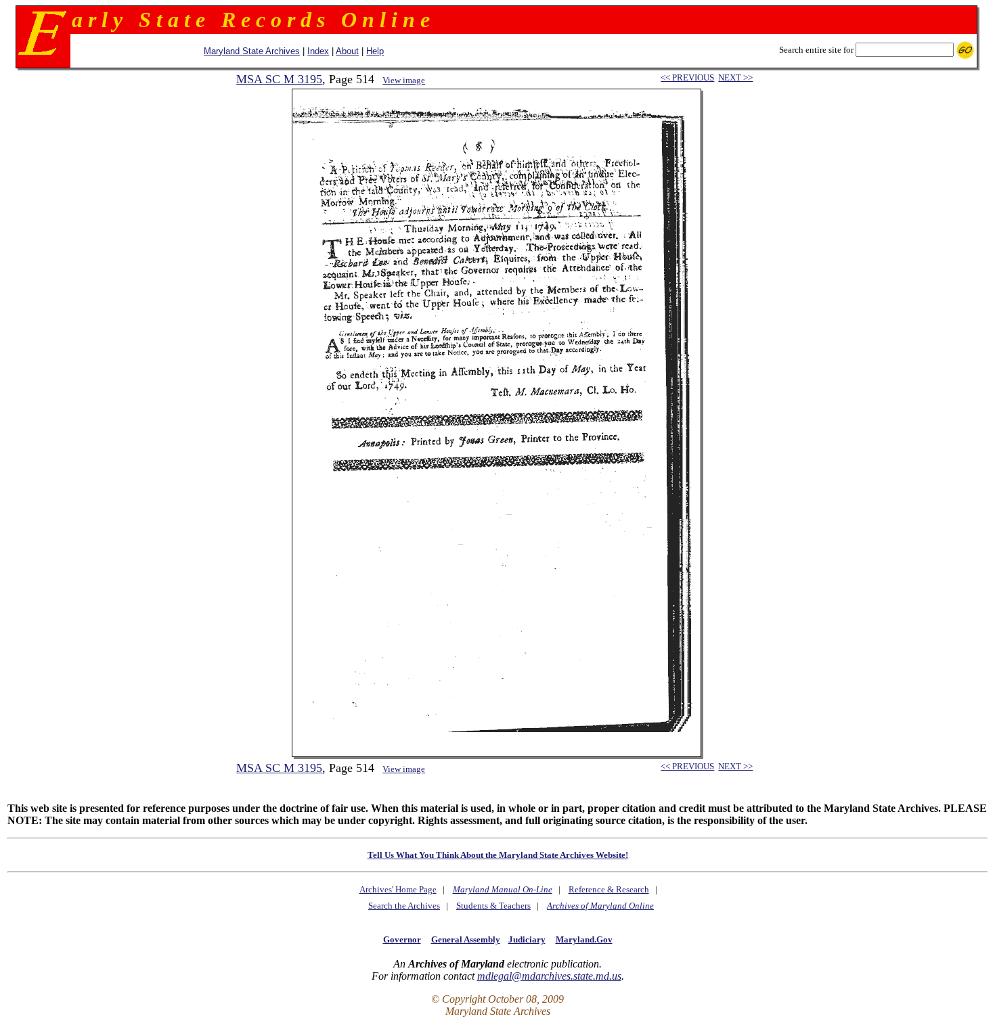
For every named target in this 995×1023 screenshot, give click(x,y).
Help (375, 51)
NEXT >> (735, 77)
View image (403, 80)
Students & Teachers (493, 906)
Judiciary (527, 939)
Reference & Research (609, 889)
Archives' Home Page (398, 889)
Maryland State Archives (252, 51)
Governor (402, 939)
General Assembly (465, 939)
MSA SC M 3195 (279, 79)
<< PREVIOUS (687, 77)
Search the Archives (404, 906)
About (347, 51)
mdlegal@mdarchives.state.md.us (549, 976)
